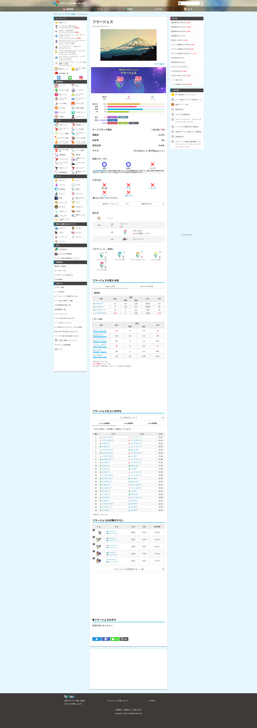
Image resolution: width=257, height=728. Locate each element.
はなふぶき (99, 335)
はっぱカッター (100, 310)
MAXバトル (128, 195)
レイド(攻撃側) (104, 423)
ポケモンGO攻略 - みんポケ (73, 3)
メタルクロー (112, 531)
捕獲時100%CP (146, 204)
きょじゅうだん (113, 555)
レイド (104, 195)
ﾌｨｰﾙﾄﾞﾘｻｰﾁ (153, 188)
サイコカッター (113, 545)
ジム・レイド (110, 286)
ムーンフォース (100, 330)
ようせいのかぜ (100, 313)
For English (159, 63)
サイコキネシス (100, 340)
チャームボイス (100, 345)
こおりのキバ (112, 560)
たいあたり (99, 306)
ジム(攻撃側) (128, 423)
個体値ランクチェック (110, 204)
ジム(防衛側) (152, 423)
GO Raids (152, 701)
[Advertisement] (128, 387)
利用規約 (118, 710)
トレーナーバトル (146, 286)
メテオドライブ (113, 540)
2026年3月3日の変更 (99, 171)
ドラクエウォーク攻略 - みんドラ (117, 701)
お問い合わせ (137, 710)
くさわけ (98, 350)
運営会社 (127, 710)
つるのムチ (99, 303)
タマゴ (128, 188)
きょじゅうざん (113, 533)
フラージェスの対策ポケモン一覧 (129, 569)
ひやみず (98, 355)
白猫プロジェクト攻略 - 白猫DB (74, 701)
